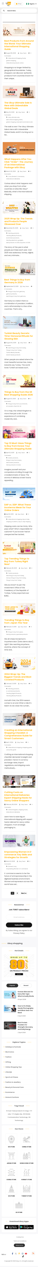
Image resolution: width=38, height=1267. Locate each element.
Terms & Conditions (20, 1241)
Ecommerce (10, 1092)
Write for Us (19, 1245)
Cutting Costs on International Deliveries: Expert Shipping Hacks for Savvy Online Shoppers (18, 796)
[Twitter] (16, 1253)
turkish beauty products (13, 355)
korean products (13, 458)
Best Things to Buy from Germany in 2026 (17, 281)
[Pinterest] (19, 1253)
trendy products (11, 634)
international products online (14, 63)
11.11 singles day (17, 1114)
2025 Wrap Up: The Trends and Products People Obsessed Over (18, 221)
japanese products (22, 634)
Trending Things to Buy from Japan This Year (16, 621)
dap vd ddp (25, 519)
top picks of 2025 (25, 242)
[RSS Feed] (33, 1253)
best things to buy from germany (16, 296)
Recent (26, 985)
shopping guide (27, 747)
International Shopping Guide (17, 58)
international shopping (15, 519)
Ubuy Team (23, 53)
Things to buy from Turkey (13, 350)
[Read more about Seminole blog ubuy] (8, 3)
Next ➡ (23, 893)
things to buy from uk (14, 404)
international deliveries (13, 179)
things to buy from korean (13, 460)
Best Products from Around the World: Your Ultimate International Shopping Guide (19, 45)
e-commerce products (13, 691)
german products (11, 294)
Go (4, 10)
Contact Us (20, 1237)
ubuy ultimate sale (13, 117)
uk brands (24, 404)
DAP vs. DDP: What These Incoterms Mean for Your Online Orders (17, 507)
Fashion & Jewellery (13, 1082)
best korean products (12, 462)
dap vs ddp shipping (24, 521)
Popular (12, 985)
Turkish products (13, 573)
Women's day (12, 866)
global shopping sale (12, 122)
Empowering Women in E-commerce (17, 869)
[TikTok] (23, 1256)
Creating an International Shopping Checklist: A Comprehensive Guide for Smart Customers (18, 734)
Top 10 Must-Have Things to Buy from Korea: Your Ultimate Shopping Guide (18, 446)
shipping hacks (23, 810)
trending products (13, 233)
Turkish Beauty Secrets (13, 352)
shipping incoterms (12, 521)
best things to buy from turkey (17, 348)
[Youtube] (26, 1253)
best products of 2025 (12, 242)
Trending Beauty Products (13, 235)
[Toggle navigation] (3, 3)
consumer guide (11, 750)
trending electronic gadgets (14, 240)
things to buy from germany (16, 291)
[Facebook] (12, 1253)
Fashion (8, 1057)
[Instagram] (23, 1253)
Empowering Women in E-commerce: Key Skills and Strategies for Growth (18, 854)
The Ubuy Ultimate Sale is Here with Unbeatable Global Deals (18, 105)
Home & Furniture (12, 1097)
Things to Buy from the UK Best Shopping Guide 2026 (18, 393)
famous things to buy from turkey (16, 578)
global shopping (11, 60)
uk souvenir (9, 406)
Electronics (9, 1052)
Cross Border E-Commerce (16, 176)
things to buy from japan (15, 632)
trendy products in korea (13, 465)
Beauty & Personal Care (14, 1087)
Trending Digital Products (13, 693)
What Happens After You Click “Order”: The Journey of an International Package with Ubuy (18, 163)
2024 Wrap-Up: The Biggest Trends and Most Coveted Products (17, 677)
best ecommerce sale (26, 122)
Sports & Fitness (11, 1077)
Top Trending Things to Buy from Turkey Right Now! (16, 561)
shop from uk (17, 406)
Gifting (8, 1062)
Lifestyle (8, 1072)
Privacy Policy (19, 933)
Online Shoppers (13, 810)
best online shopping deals (14, 119)
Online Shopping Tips (13, 1067)
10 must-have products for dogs (17, 1111)
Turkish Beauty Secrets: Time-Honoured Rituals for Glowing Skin (18, 336)
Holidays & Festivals (13, 1047)
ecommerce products (12, 238)
